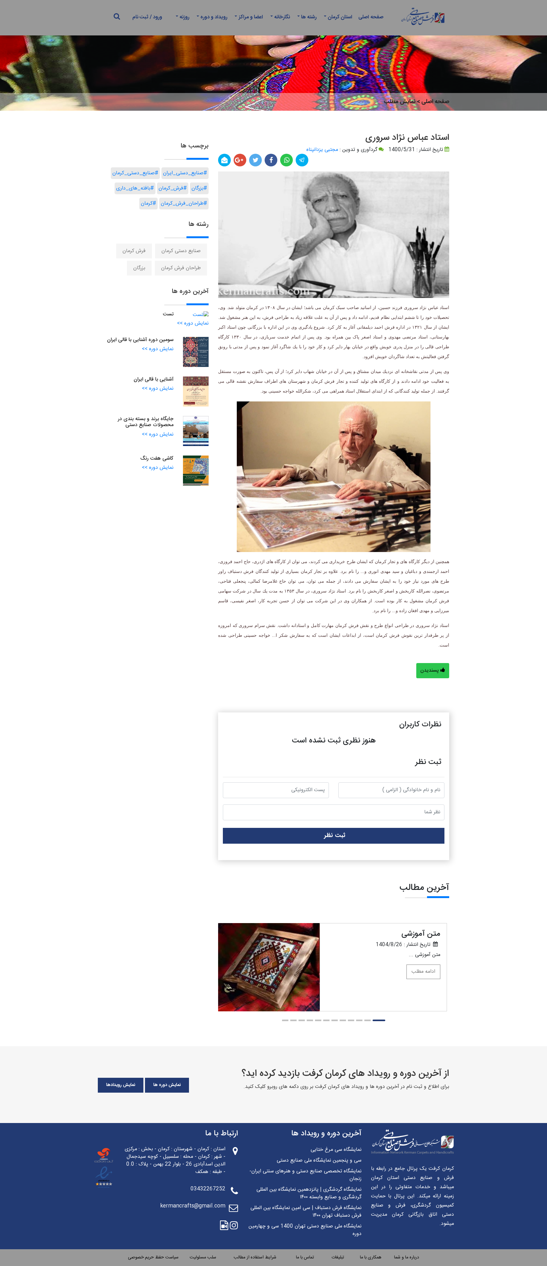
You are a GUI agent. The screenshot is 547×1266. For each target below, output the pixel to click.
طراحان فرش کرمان (181, 268)
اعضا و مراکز (251, 17)
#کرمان (148, 203)
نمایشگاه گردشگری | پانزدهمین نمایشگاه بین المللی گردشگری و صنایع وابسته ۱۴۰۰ (309, 1193)
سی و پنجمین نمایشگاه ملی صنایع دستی (319, 1160)
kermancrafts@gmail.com (192, 1206)
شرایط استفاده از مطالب (255, 1257)
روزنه (184, 17)
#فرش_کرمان (173, 188)
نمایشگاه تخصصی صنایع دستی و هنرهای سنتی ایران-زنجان (305, 1175)
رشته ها (309, 17)
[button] (379, 1020)
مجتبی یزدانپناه (322, 150)
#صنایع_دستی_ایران (185, 173)
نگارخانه (282, 17)
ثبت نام (140, 17)
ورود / (156, 17)
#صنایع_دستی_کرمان (135, 173)
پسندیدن (430, 670)
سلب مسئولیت (203, 1257)
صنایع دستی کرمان (181, 251)
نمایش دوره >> (193, 323)
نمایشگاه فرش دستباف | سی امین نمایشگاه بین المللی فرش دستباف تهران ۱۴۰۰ (306, 1211)
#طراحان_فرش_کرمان (184, 203)
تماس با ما (305, 1257)
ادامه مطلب (423, 971)
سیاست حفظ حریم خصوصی (153, 1257)
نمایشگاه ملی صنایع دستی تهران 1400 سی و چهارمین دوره (305, 1230)
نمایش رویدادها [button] (120, 1085)
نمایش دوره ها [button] (167, 1085)
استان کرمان (340, 17)
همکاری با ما (370, 1257)
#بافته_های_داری (135, 188)
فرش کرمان (134, 251)
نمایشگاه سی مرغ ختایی (336, 1150)
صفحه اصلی (370, 17)
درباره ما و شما (406, 1257)
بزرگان (139, 268)
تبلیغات (337, 1257)
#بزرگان (199, 188)
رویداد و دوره (213, 17)
